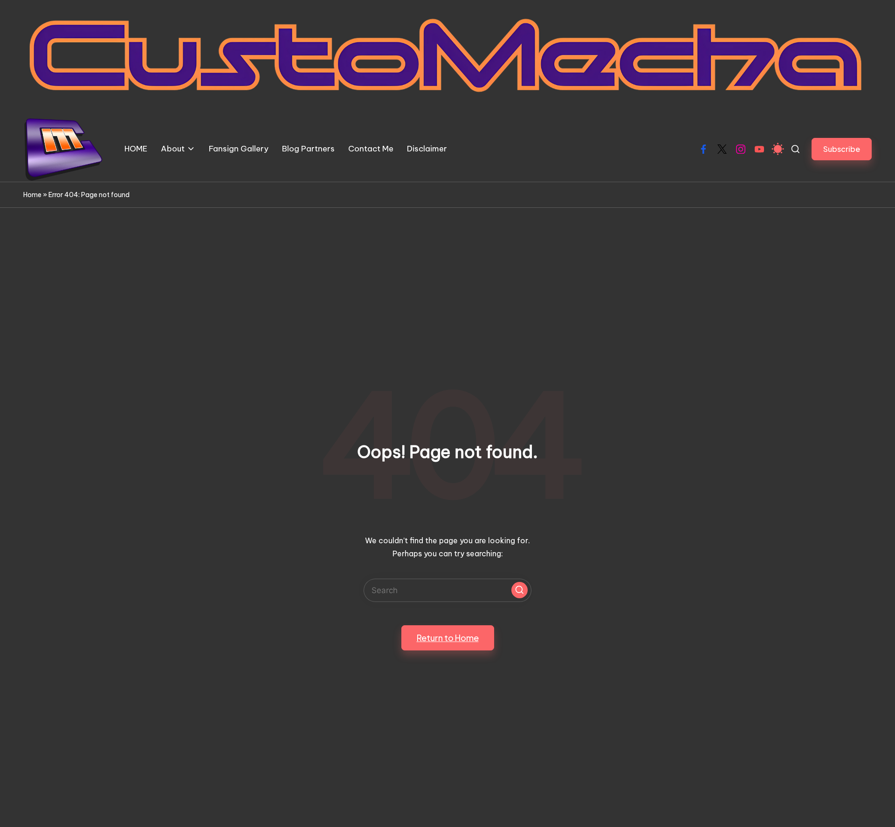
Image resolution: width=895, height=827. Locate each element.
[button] (842, 149)
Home (32, 195)
